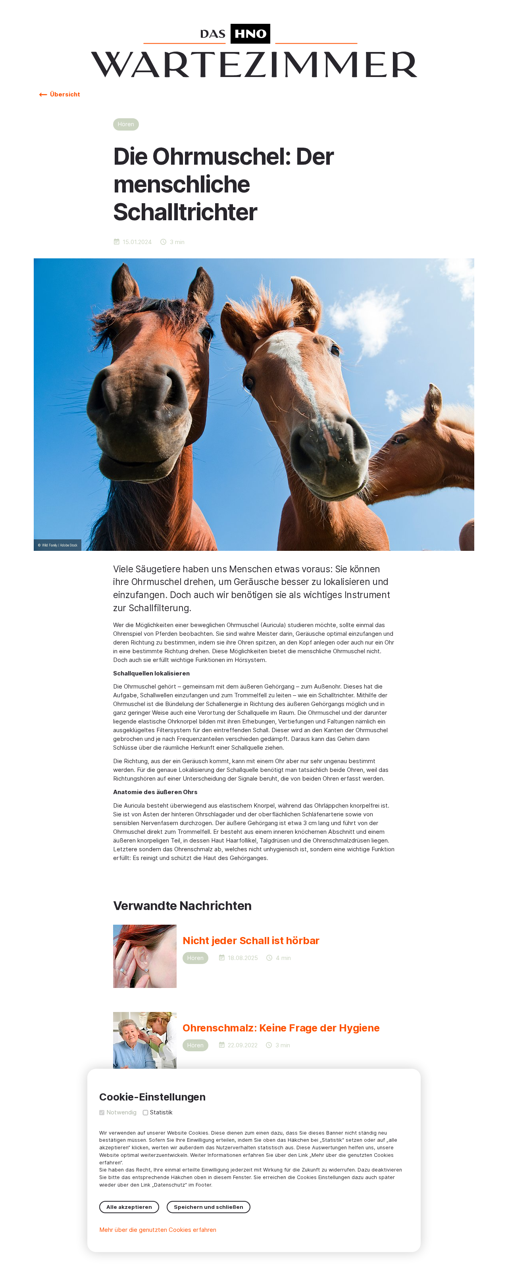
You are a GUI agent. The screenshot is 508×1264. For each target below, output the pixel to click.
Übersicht (64, 94)
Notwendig (121, 1112)
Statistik (161, 1112)
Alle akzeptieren (129, 1207)
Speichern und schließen (208, 1207)
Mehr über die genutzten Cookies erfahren (157, 1229)
